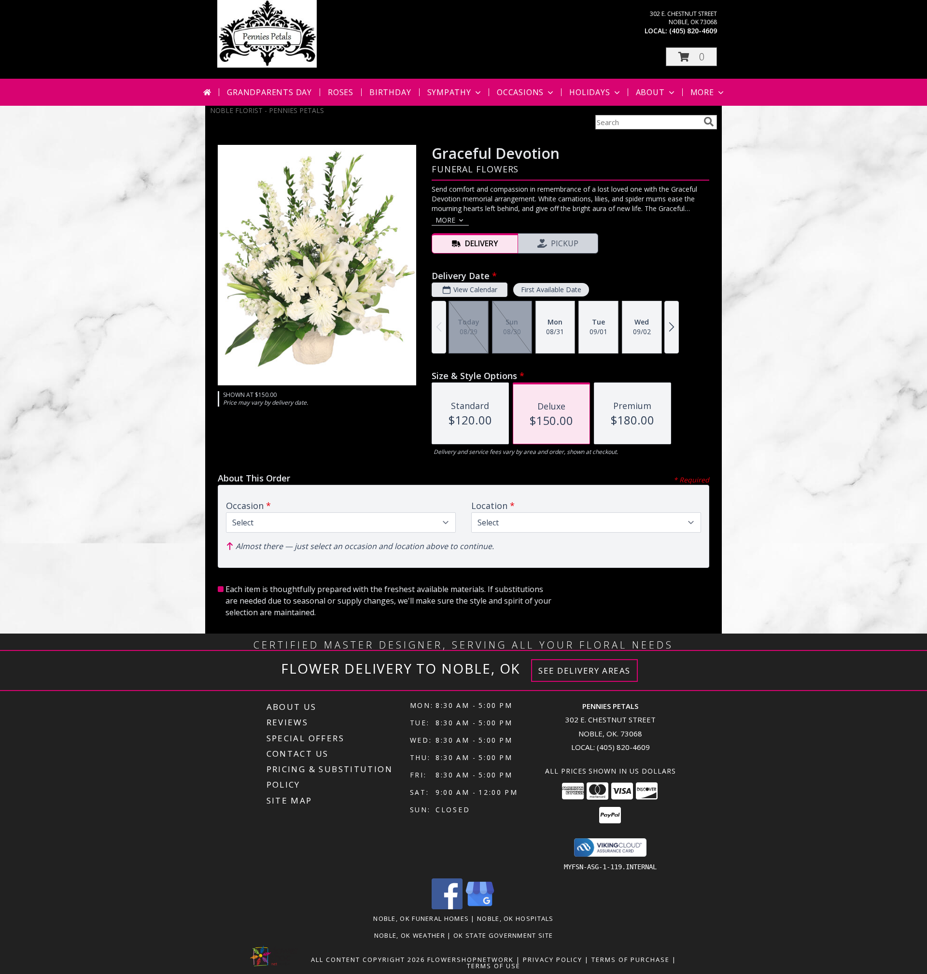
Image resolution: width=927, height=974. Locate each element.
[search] (708, 121)
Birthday (390, 92)
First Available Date (551, 289)
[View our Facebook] (447, 906)
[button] (691, 56)
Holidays (589, 92)
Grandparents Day (269, 92)
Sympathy (449, 92)
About (650, 92)
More (702, 92)
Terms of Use (493, 965)
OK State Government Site (503, 935)
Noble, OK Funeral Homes (421, 918)
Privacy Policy (552, 959)
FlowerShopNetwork (470, 959)
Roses (340, 92)
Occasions (520, 92)
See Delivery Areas (584, 670)
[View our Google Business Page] (479, 906)
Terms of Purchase (630, 959)
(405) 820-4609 (693, 30)
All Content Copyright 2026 (368, 959)
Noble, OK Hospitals (515, 918)
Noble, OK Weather (409, 935)
